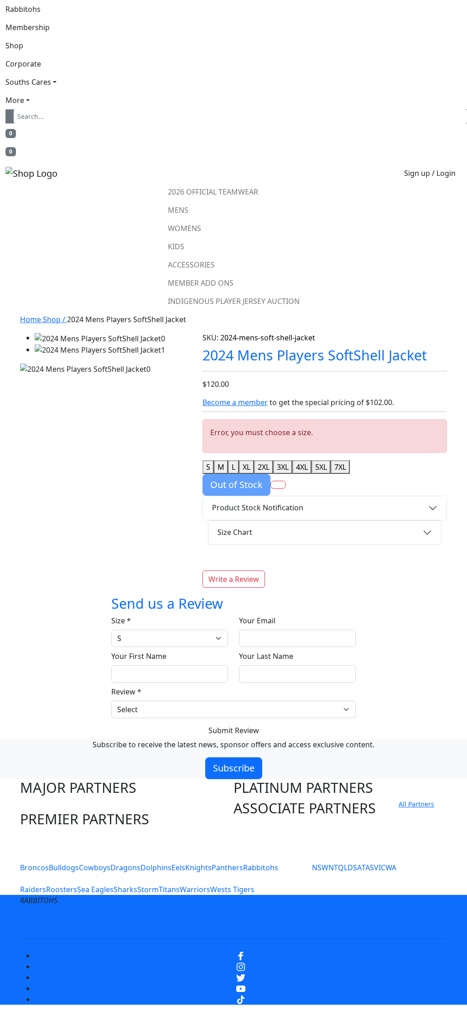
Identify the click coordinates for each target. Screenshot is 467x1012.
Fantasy (422, 922)
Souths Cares (28, 82)
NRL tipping (374, 922)
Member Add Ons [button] (201, 283)
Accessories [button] (191, 265)
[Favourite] (278, 485)
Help (203, 922)
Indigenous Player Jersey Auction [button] (234, 301)
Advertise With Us (308, 922)
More (14, 100)
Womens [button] (184, 228)
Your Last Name (266, 656)
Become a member (235, 402)
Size (121, 621)
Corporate (23, 64)
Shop (14, 46)
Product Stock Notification (257, 508)
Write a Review (233, 579)
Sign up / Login (430, 173)
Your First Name (138, 656)
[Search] (11, 116)
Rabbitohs (23, 9)
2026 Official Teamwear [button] (213, 192)
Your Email (257, 621)
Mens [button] (178, 210)
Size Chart (235, 532)
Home (31, 319)
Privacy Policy (116, 922)
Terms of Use (55, 922)
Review (126, 692)
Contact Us (245, 922)
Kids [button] (176, 246)
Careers (167, 922)
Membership (27, 27)
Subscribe (233, 768)
